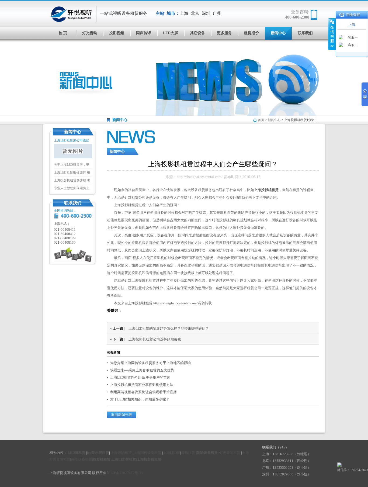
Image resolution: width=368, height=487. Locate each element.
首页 (261, 120)
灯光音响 (89, 33)
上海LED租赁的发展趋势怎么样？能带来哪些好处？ (169, 328)
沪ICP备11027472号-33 (125, 473)
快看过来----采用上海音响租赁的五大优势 (142, 370)
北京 (195, 13)
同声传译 (143, 33)
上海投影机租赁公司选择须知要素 (155, 339)
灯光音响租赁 (229, 453)
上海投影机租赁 (266, 190)
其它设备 (197, 33)
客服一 (353, 37)
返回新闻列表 (121, 415)
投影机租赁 (101, 459)
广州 (217, 13)
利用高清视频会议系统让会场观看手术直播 (143, 392)
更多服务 (224, 33)
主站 (160, 13)
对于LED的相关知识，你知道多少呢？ (139, 399)
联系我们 (305, 33)
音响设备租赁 (207, 453)
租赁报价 (251, 33)
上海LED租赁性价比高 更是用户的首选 (140, 377)
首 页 (62, 33)
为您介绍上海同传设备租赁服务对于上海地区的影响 (150, 363)
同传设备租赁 (81, 459)
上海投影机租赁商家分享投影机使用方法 (141, 385)
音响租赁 (188, 453)
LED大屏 (170, 33)
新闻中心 (278, 33)
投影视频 (116, 33)
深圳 (206, 13)
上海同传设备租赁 (147, 453)
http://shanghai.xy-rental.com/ (175, 303)
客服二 (353, 45)
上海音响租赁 (121, 453)
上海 (184, 13)
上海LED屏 (171, 453)
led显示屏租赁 (98, 453)
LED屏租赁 (76, 453)
